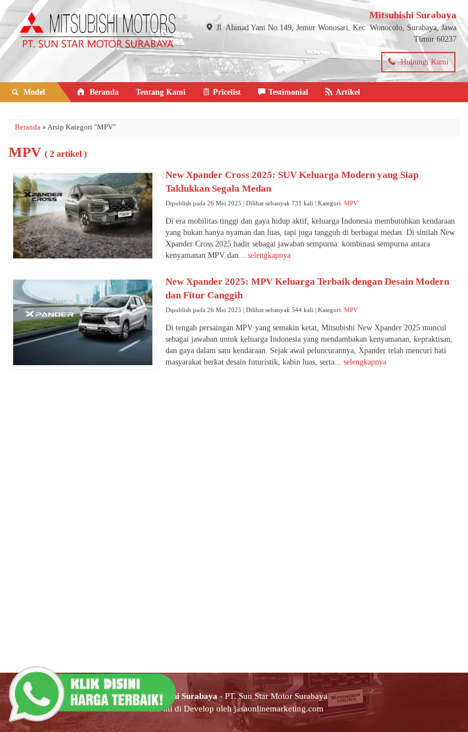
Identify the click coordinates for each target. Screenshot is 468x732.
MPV (351, 203)
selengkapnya (269, 255)
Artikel (348, 92)
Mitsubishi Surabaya (413, 15)
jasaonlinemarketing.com (279, 708)
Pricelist (227, 92)
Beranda (103, 92)
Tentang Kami (160, 92)
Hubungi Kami (423, 62)
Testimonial (288, 92)
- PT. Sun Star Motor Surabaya (234, 696)
